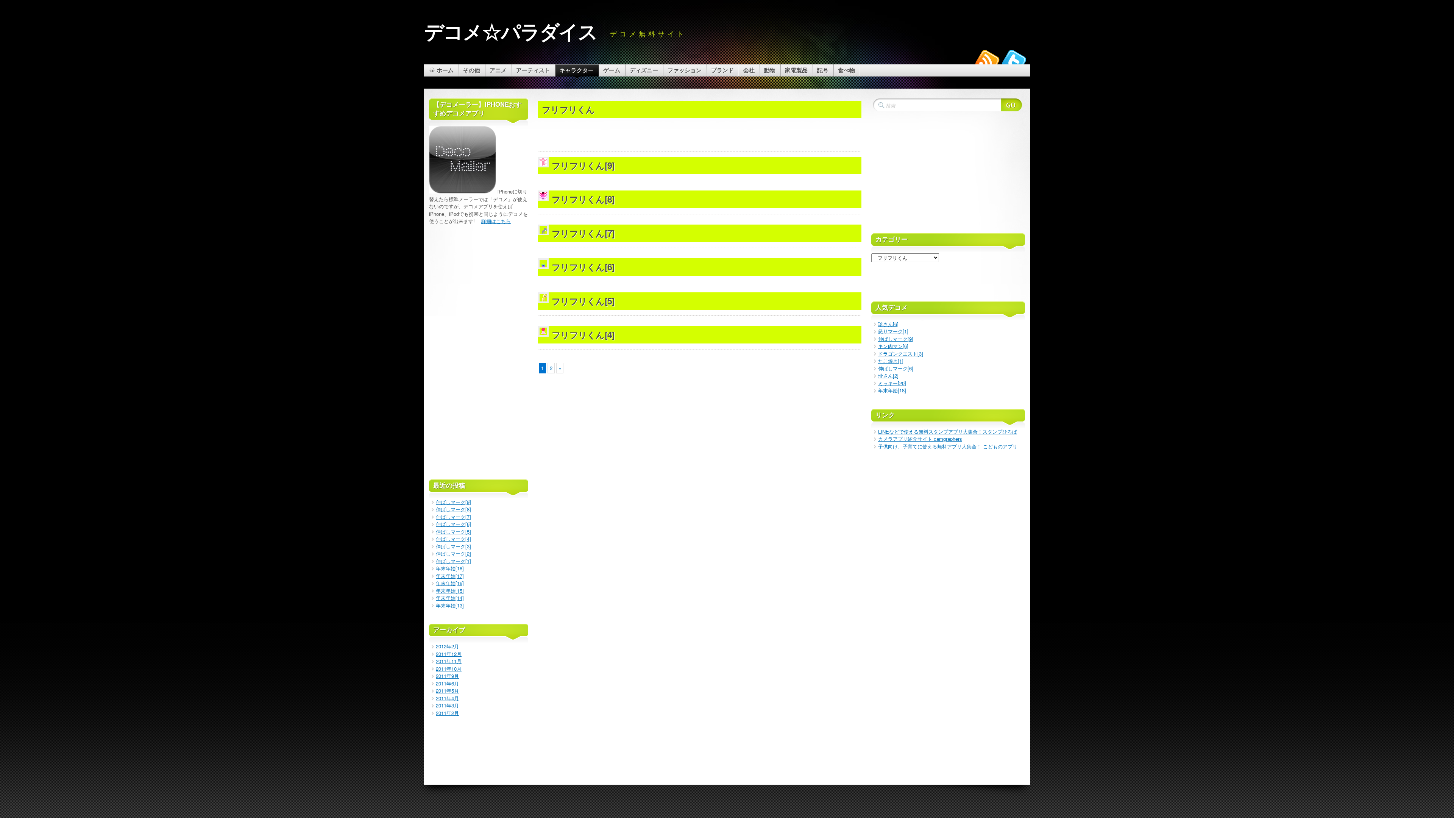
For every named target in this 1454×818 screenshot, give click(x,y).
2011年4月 (447, 698)
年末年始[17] (450, 575)
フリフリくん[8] (583, 199)
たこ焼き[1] (890, 360)
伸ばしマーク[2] (453, 553)
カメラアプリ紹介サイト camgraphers (920, 438)
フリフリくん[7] (583, 233)
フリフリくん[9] (583, 165)
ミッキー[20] (892, 383)
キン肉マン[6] (893, 346)
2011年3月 (447, 705)
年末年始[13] (450, 605)
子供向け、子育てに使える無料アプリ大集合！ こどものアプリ (947, 446)
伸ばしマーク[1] (453, 561)
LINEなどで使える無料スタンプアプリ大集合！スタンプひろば (947, 431)
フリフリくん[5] (583, 301)
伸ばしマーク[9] (453, 502)
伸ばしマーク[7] (453, 516)
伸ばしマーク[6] (453, 524)
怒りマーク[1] (893, 331)
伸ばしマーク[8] (453, 509)
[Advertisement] (699, 96)
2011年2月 (447, 713)
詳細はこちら (496, 221)
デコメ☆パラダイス (510, 31)
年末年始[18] (450, 568)
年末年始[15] (450, 590)
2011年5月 (447, 690)
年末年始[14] (450, 597)
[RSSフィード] (987, 61)
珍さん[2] (888, 375)
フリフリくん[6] (583, 267)
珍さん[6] (888, 324)
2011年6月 (447, 683)
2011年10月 (449, 668)
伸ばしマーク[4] (453, 538)
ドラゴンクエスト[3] (900, 353)
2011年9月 (447, 675)
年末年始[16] (450, 583)
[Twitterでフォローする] (1014, 61)
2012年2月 (447, 646)
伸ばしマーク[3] (453, 546)
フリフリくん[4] (583, 334)
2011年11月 (449, 661)
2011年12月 (449, 653)
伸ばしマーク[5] (453, 531)
